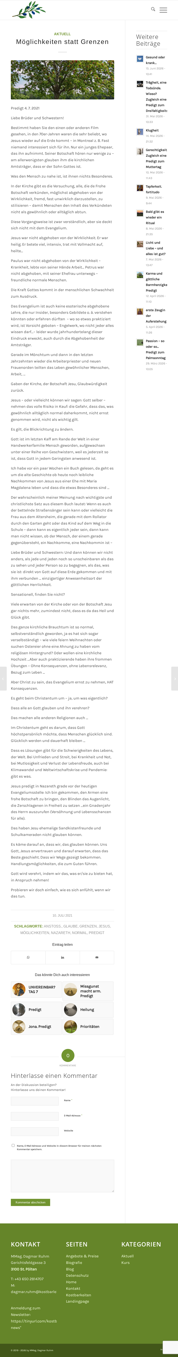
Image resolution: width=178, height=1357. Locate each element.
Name (68, 1100)
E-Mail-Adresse (73, 1115)
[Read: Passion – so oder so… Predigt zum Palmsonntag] (140, 342)
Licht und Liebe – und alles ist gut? (156, 248)
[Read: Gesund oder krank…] (140, 59)
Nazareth (60, 933)
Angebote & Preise (82, 1256)
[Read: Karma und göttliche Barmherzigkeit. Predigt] (140, 275)
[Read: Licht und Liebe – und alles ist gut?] (140, 244)
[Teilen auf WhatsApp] (28, 957)
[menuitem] (151, 10)
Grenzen (88, 926)
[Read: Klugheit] (140, 132)
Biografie (74, 1262)
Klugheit (152, 130)
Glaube (70, 926)
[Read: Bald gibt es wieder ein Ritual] (140, 213)
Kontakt (73, 1288)
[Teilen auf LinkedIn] (63, 957)
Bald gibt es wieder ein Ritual (155, 217)
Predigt (96, 933)
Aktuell (62, 34)
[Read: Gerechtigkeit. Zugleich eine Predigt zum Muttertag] (140, 151)
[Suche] (151, 10)
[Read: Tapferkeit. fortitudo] (140, 188)
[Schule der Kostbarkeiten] (29, 10)
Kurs (125, 1262)
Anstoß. (53, 926)
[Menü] (161, 10)
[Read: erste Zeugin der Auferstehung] (140, 311)
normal (79, 933)
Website (68, 1130)
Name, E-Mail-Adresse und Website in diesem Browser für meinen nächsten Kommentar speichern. (59, 1147)
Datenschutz (77, 1275)
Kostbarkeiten (78, 1295)
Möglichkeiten (34, 933)
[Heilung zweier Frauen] (174, 679)
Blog (70, 1269)
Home (71, 1282)
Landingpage (77, 1301)
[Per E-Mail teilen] (97, 957)
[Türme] (3, 679)
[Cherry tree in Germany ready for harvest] (62, 80)
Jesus (104, 926)
